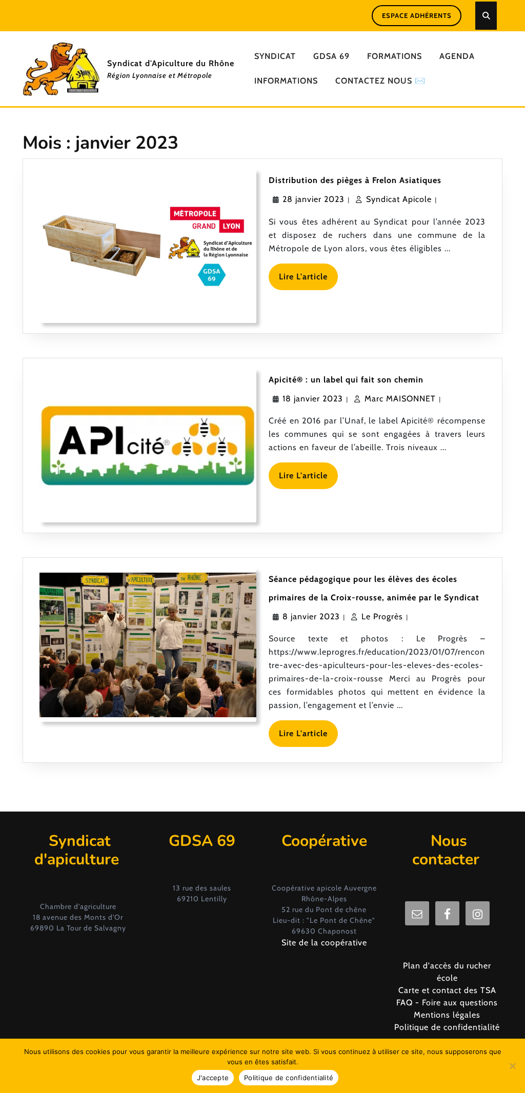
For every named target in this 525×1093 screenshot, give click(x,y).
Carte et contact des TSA (447, 990)
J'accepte (213, 1078)
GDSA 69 (331, 56)
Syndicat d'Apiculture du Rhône (170, 63)
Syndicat (275, 56)
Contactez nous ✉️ (380, 81)
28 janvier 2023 (313, 199)
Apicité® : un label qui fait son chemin (346, 379)
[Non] (512, 1066)
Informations (286, 81)
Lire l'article (308, 280)
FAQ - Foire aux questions (447, 1002)
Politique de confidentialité (447, 1027)
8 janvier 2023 (311, 616)
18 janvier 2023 (312, 398)
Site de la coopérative (324, 942)
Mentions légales (447, 1015)
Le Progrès (382, 616)
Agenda (457, 56)
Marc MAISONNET (400, 398)
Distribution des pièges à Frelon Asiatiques (355, 180)
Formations (394, 56)
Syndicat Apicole (399, 199)
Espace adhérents (417, 15)
